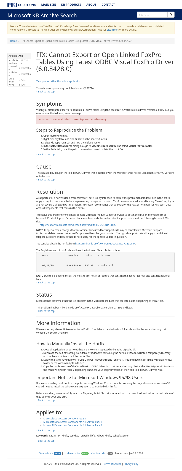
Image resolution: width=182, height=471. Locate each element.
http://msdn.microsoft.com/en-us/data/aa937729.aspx (105, 243)
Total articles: (46, 453)
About (91, 5)
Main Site (48, 5)
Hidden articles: (72, 453)
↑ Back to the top (45, 91)
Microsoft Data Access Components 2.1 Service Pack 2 (72, 425)
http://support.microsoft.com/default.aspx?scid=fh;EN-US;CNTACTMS (78, 225)
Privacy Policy (131, 463)
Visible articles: (99, 453)
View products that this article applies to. (58, 81)
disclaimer (112, 29)
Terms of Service (112, 463)
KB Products (71, 5)
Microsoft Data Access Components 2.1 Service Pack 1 (72, 422)
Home (13, 40)
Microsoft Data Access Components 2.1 (64, 418)
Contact (108, 5)
